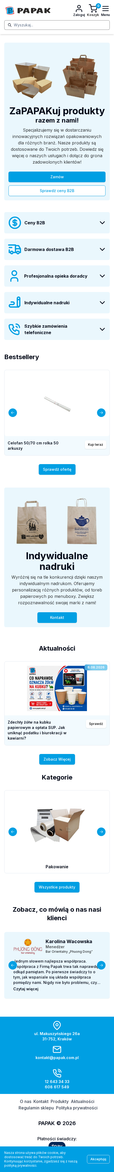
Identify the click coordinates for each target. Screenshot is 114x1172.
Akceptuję (98, 1159)
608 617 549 (57, 1087)
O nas (25, 1101)
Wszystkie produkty (57, 887)
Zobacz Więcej (57, 759)
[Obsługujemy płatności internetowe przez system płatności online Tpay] (57, 1146)
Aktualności (82, 1101)
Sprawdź (96, 724)
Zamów (57, 177)
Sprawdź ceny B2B (57, 190)
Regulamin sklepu (36, 1107)
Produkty (60, 1101)
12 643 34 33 (57, 1081)
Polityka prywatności (77, 1107)
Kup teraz (95, 445)
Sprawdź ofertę (57, 469)
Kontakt (57, 617)
